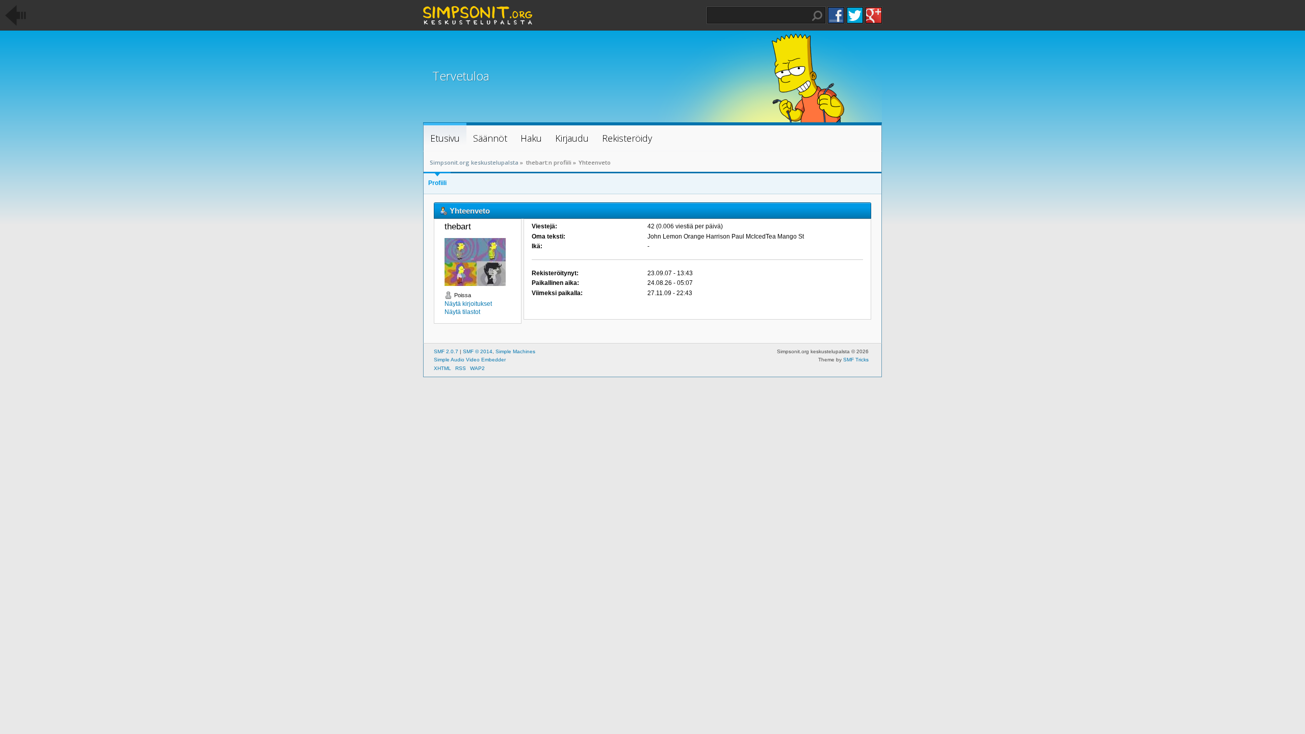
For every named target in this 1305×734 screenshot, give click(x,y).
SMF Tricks (856, 359)
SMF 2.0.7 (446, 351)
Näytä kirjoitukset (468, 303)
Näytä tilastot (462, 312)
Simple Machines (515, 351)
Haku (817, 15)
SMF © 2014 (477, 351)
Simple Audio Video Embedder (470, 359)
